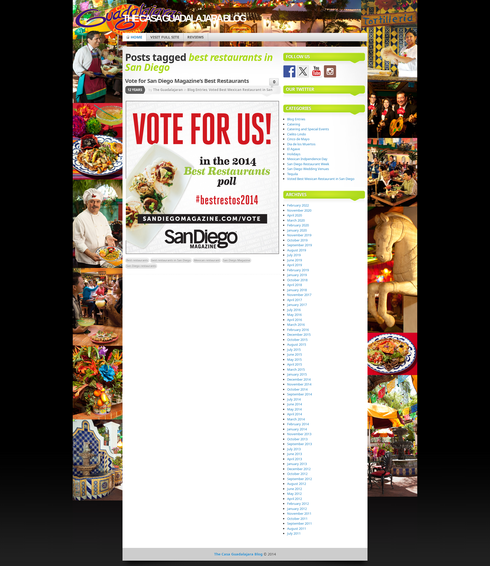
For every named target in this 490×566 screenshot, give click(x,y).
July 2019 (294, 255)
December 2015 (299, 334)
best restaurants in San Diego (171, 260)
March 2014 (296, 419)
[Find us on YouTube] (316, 71)
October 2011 (297, 518)
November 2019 (299, 235)
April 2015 (294, 364)
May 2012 (294, 493)
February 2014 (298, 424)
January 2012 (297, 508)
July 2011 (294, 533)
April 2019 (294, 265)
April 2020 (294, 215)
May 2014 (294, 409)
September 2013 (299, 444)
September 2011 (299, 523)
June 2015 (294, 354)
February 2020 (298, 225)
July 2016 (294, 309)
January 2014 (297, 429)
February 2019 (298, 270)
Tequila (292, 174)
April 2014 (294, 414)
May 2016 (294, 314)
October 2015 (297, 339)
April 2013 (294, 459)
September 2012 (299, 479)
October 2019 (297, 240)
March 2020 (296, 220)
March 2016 (296, 324)
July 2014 (294, 399)
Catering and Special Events (308, 129)
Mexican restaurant (207, 260)
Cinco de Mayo (298, 139)
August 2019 (296, 250)
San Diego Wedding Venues (308, 168)
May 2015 (294, 359)
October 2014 (297, 389)
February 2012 (298, 503)
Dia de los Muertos (301, 144)
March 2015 (296, 369)
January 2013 (297, 463)
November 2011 (299, 513)
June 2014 (294, 404)
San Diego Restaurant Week (308, 164)
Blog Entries (197, 89)
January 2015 (297, 374)
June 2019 (294, 260)
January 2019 (297, 275)
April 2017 (294, 300)
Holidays (293, 154)
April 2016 (294, 319)
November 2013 (299, 434)
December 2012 (299, 469)
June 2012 (294, 488)
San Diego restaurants (141, 266)
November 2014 (299, 384)
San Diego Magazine (236, 260)
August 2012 (296, 483)
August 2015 (296, 344)
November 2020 (299, 210)
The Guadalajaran (168, 89)
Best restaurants (137, 260)
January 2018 (297, 290)
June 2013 (294, 454)
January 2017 (297, 304)
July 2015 (294, 349)
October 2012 (297, 473)
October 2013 (297, 439)
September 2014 (299, 394)
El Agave (293, 149)
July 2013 (294, 449)
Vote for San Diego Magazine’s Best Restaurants (187, 80)
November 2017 (299, 294)
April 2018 (294, 284)
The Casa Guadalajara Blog (183, 18)
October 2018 (297, 280)
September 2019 (299, 245)
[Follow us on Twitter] (303, 71)
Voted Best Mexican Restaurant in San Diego (320, 178)
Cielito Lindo (296, 134)
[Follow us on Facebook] (289, 71)
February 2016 (298, 329)
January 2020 (297, 230)
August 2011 (296, 528)
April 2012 (294, 498)
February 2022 (298, 205)
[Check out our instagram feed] (330, 71)
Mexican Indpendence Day (307, 159)
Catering (293, 124)
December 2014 (299, 379)
